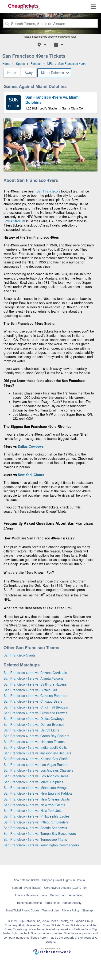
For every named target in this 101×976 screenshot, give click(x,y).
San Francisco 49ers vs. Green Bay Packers (36, 735)
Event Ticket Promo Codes (22, 910)
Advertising (76, 895)
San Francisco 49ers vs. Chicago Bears (33, 701)
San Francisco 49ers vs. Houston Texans (34, 741)
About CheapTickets (26, 880)
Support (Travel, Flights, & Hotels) (63, 880)
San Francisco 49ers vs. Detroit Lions (31, 730)
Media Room (58, 895)
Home (11, 72)
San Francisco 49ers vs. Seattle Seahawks (35, 827)
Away (29, 72)
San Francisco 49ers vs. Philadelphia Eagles (37, 816)
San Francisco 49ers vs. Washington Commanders (41, 845)
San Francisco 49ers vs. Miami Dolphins (33, 781)
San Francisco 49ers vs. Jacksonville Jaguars (37, 753)
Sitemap (87, 910)
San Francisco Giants (19, 655)
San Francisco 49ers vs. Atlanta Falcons (33, 678)
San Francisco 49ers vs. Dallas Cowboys (34, 718)
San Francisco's (48, 191)
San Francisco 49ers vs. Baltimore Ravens (35, 684)
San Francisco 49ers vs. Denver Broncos (34, 724)
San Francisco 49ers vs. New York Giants (34, 804)
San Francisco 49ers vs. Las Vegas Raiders (36, 764)
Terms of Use (50, 910)
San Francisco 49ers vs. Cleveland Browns (35, 712)
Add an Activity (71, 903)
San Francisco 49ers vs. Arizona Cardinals (35, 672)
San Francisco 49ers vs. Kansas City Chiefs (36, 758)
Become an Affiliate (29, 903)
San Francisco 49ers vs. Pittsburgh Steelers (36, 822)
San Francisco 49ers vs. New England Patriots (38, 793)
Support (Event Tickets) (26, 887)
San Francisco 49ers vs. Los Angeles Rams (36, 776)
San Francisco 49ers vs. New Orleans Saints (37, 799)
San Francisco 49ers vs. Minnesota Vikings (35, 787)
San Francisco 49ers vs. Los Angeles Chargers (39, 770)
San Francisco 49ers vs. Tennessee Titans (35, 839)
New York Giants (31, 474)
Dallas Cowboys (31, 446)
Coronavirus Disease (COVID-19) (65, 887)
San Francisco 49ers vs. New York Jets (33, 810)
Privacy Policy (70, 910)
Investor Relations (26, 895)
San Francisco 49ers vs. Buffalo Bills (30, 689)
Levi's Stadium (14, 221)
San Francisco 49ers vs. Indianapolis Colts (35, 747)
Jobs (44, 895)
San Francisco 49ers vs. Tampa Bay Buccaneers (40, 833)
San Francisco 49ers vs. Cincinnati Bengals (36, 707)
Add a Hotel (52, 903)
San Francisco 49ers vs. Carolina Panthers (35, 695)
